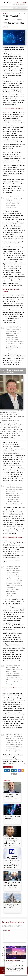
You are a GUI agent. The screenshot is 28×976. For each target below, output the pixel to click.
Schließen (26, 946)
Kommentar (6, 931)
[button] (5, 770)
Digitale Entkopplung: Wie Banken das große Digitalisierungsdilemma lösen (12, 796)
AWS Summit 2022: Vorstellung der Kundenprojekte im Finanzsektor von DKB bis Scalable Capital (15, 962)
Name (6, 944)
